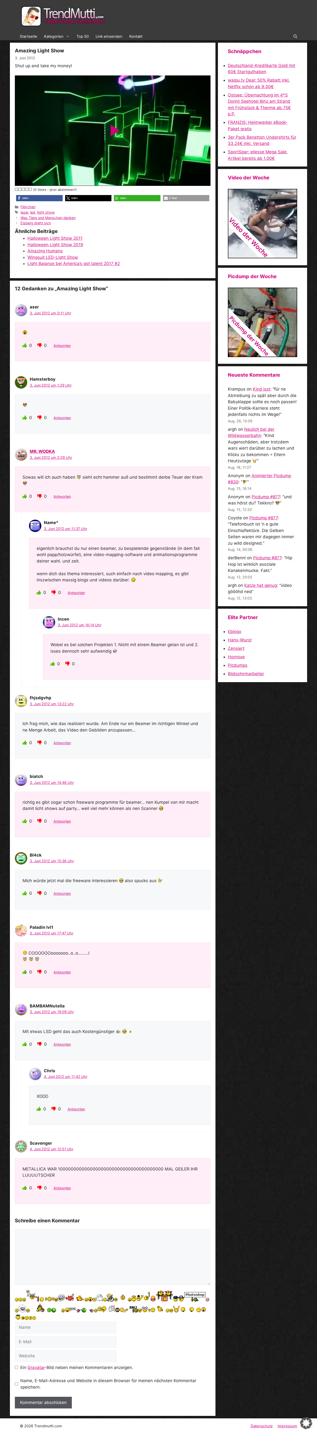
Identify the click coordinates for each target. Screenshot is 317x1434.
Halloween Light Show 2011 (54, 238)
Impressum (287, 1426)
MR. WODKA (42, 451)
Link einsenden (109, 36)
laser (24, 212)
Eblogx (234, 631)
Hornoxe (236, 656)
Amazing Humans (45, 250)
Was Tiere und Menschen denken (48, 218)
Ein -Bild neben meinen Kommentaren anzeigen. (76, 1367)
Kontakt (135, 36)
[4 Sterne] (27, 189)
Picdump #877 (266, 496)
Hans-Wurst (240, 639)
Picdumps (237, 665)
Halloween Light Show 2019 (55, 244)
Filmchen (28, 207)
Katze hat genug (260, 585)
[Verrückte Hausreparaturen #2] (262, 355)
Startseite (28, 36)
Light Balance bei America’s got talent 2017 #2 (73, 263)
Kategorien (53, 36)
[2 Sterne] (20, 189)
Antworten (62, 345)
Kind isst (261, 389)
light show (46, 212)
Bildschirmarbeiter (246, 673)
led (32, 212)
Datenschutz (262, 1426)
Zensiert (236, 648)
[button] (295, 36)
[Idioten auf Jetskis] (262, 256)
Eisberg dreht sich (36, 223)
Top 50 (83, 36)
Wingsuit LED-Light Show (52, 257)
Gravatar (36, 1367)
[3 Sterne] (23, 189)
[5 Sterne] (30, 189)
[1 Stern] (16, 189)
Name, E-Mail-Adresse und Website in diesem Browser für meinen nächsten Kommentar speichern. (108, 1384)
